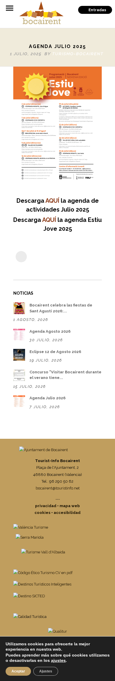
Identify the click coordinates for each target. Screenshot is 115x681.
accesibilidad (67, 512)
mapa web (70, 506)
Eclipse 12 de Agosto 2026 (55, 351)
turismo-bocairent (78, 53)
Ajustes (45, 671)
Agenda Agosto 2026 (49, 331)
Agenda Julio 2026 (47, 398)
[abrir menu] (9, 8)
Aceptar (18, 671)
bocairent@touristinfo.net (58, 488)
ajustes (58, 660)
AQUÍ (52, 200)
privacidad (45, 506)
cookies (42, 512)
